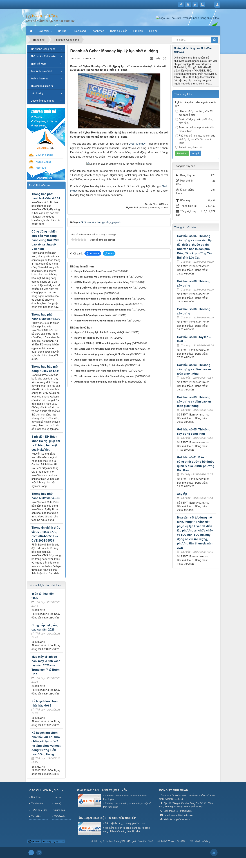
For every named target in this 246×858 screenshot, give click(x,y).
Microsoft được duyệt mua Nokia (92, 315)
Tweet (111, 253)
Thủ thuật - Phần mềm (43, 56)
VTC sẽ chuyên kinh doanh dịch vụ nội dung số (101, 304)
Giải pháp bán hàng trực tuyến (102, 790)
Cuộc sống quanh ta (42, 100)
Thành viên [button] (97, 31)
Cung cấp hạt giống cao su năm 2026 (45, 627)
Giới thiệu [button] (44, 31)
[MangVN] (42, 15)
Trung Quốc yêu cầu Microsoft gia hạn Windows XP (103, 287)
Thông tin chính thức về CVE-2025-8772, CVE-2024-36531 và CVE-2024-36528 (46, 533)
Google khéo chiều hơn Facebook (93, 271)
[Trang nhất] (31, 30)
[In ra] (158, 58)
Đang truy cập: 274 (54, 841)
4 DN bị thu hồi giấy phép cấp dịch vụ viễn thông (101, 282)
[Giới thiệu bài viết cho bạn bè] (152, 58)
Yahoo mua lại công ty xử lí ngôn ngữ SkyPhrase (101, 354)
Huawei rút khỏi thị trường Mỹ (91, 337)
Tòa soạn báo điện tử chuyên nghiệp (106, 818)
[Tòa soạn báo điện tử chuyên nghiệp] (89, 829)
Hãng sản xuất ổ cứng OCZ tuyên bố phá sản (99, 365)
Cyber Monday (137, 143)
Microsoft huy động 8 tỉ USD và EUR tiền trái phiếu (102, 298)
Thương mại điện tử (42, 86)
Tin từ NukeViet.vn (39, 185)
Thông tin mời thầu (185, 227)
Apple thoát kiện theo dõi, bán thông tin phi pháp (101, 359)
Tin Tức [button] (62, 31)
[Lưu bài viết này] (165, 58)
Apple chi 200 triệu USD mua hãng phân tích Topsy (102, 343)
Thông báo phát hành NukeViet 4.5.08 (46, 495)
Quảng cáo (59, 810)
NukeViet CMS (145, 841)
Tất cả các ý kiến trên (191, 147)
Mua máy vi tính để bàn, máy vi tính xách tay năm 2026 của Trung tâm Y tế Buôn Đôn (46, 665)
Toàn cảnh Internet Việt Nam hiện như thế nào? (100, 370)
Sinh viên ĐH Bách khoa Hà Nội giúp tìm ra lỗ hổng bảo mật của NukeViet (46, 443)
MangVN (120, 841)
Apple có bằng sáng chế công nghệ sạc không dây (102, 309)
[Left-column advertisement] (46, 143)
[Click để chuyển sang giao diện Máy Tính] (39, 852)
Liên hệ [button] (153, 31)
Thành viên (37, 803)
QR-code (35, 841)
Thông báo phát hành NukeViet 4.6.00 (46, 316)
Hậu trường (37, 93)
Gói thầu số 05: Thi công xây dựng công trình (193, 431)
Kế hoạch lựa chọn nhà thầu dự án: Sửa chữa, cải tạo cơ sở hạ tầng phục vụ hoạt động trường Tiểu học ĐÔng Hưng (46, 743)
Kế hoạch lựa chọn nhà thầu (45, 585)
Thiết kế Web (38, 63)
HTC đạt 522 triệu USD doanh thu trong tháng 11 (101, 276)
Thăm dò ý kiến (39, 810)
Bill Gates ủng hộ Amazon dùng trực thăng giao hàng (104, 348)
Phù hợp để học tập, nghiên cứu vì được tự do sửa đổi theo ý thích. (197, 139)
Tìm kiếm (36, 816)
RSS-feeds (59, 816)
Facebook (94, 253)
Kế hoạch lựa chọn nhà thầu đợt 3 (45, 703)
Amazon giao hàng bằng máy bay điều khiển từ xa (102, 381)
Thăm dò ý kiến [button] (118, 31)
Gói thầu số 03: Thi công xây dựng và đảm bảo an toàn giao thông (194, 369)
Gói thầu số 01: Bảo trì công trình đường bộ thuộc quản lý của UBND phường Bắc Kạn (195, 463)
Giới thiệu (36, 797)
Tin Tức (57, 797)
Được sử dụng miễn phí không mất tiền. (196, 121)
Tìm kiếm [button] (138, 31)
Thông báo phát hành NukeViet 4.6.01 (46, 196)
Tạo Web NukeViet (41, 71)
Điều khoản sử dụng (199, 841)
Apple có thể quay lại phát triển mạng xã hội (99, 332)
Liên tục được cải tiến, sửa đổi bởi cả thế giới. (196, 113)
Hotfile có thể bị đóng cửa (88, 293)
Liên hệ (57, 803)
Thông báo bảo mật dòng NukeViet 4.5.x (45, 368)
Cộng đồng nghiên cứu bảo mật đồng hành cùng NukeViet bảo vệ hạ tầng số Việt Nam (45, 240)
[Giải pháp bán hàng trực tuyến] (89, 801)
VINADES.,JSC (176, 841)
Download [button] (80, 31)
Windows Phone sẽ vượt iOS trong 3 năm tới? (100, 320)
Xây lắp (182, 494)
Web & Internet (39, 78)
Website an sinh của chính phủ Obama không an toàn (104, 376)
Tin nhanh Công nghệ (43, 49)
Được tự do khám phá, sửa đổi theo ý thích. (196, 129)
